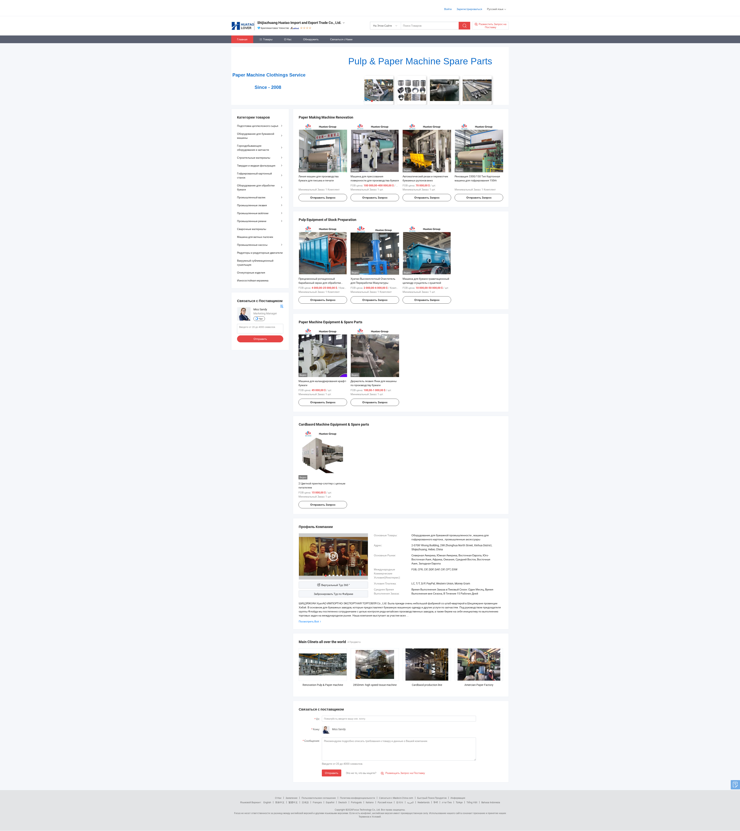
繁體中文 (293, 802)
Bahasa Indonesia (490, 802)
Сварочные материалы (251, 229)
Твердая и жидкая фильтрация (256, 165)
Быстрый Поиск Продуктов (432, 797)
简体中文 (279, 802)
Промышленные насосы (252, 245)
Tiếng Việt (472, 802)
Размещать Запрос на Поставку (403, 773)
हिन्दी (436, 802)
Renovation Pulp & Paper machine (323, 685)
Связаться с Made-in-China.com (396, 797)
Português (356, 802)
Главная (242, 39)
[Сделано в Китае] (256, 7)
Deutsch (342, 802)
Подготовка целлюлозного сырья (257, 126)
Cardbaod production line (427, 685)
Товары (267, 39)
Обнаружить (311, 39)
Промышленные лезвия (252, 205)
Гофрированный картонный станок (254, 175)
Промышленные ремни (251, 221)
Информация (458, 797)
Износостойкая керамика (252, 280)
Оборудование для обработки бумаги (256, 187)
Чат (261, 318)
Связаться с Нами (341, 39)
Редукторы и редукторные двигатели (260, 252)
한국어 (399, 802)
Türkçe (459, 802)
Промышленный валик (251, 197)
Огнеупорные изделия (251, 272)
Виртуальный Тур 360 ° (335, 585)
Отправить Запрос (323, 197)
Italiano (370, 802)
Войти (448, 9)
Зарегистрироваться (469, 9)
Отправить (331, 773)
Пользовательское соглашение (319, 797)
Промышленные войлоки (252, 213)
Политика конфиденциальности (357, 797)
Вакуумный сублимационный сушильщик (255, 262)
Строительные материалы (253, 157)
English (267, 802)
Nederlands (424, 802)
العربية (410, 802)
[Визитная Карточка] (281, 306)
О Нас (288, 39)
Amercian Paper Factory (478, 685)
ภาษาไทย (447, 802)
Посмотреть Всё (309, 621)
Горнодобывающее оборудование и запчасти (253, 148)
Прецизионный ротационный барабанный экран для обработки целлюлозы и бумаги (320, 283)
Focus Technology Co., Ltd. (366, 809)
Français (317, 802)
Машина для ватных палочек (255, 237)
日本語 (305, 802)
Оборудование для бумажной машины (255, 136)
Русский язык (385, 802)
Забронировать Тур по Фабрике (333, 594)
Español (330, 802)
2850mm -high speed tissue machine (375, 685)
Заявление (292, 797)
